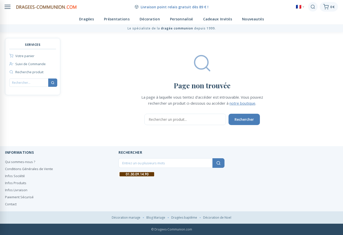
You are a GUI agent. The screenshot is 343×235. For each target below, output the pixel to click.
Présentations (117, 19)
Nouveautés (253, 19)
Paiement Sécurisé (19, 197)
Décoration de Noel (217, 217)
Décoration (150, 19)
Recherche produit (29, 72)
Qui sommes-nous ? (20, 162)
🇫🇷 (298, 6)
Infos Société (15, 176)
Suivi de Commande (30, 64)
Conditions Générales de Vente (29, 169)
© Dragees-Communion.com (171, 229)
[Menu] (7, 6)
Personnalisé (181, 19)
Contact (11, 204)
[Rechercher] (313, 7)
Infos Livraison (16, 190)
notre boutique (242, 103)
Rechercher (244, 119)
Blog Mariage (155, 217)
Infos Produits (15, 183)
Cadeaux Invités (217, 19)
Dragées (86, 19)
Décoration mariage (126, 217)
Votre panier (24, 56)
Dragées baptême (184, 217)
